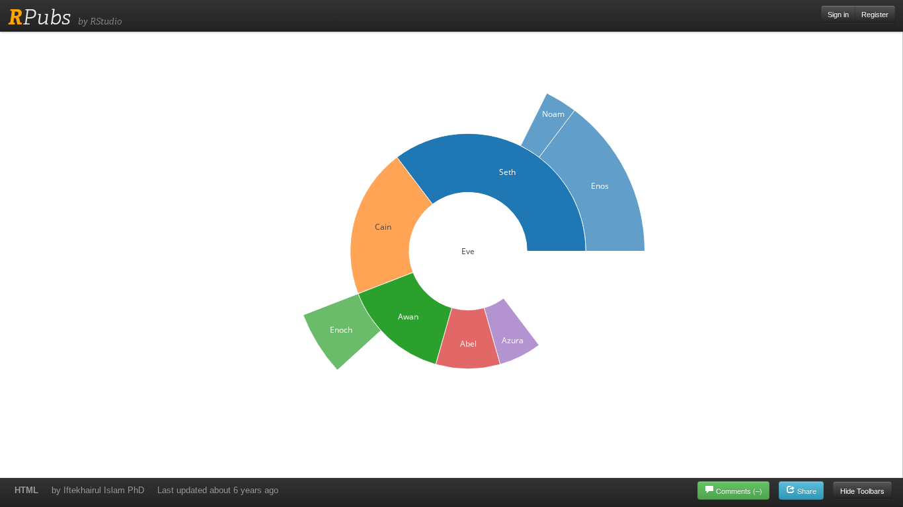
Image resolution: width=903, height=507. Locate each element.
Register (874, 14)
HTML (26, 490)
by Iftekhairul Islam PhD (98, 490)
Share (805, 490)
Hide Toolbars (862, 490)
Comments (739, 490)
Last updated (217, 490)
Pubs (39, 17)
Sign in (838, 14)
